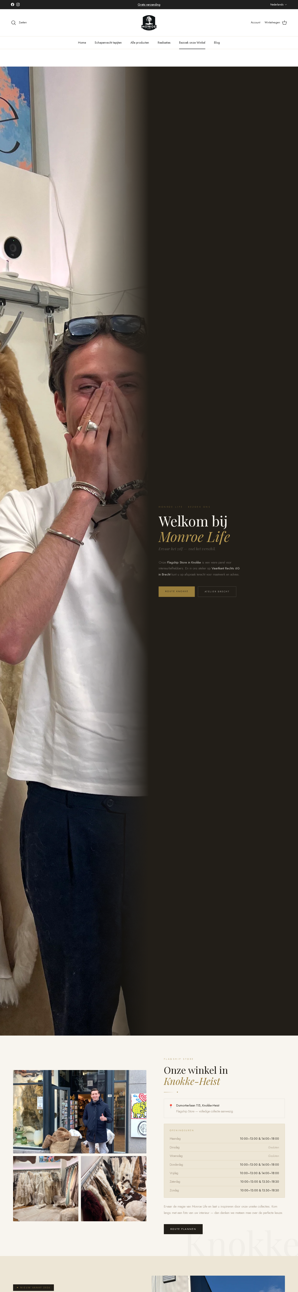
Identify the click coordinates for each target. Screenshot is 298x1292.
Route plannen (183, 1229)
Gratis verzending (149, 4)
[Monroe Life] (149, 23)
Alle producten (139, 42)
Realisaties (164, 42)
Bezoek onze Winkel (192, 42)
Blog (217, 42)
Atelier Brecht (217, 591)
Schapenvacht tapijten (108, 42)
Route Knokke (176, 591)
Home (82, 42)
